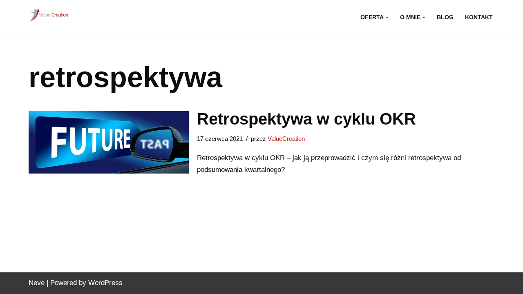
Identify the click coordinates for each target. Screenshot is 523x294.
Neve (37, 283)
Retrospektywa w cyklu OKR (306, 119)
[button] (387, 17)
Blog (445, 17)
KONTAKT (479, 17)
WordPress (105, 283)
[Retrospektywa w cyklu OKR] (109, 142)
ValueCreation (286, 138)
